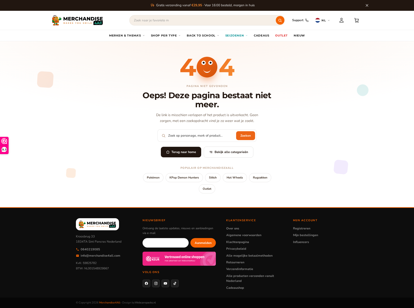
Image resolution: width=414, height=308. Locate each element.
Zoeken (245, 136)
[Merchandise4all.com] (78, 20)
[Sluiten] (367, 5)
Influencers (301, 242)
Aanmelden (203, 243)
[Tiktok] (175, 283)
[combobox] (207, 20)
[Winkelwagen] (356, 20)
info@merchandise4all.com (100, 255)
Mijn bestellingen (305, 235)
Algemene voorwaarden (243, 235)
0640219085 (90, 249)
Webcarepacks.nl (145, 303)
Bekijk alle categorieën (231, 152)
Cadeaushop (235, 288)
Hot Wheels (235, 177)
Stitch (213, 177)
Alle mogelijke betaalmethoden (249, 255)
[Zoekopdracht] (280, 20)
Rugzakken (260, 177)
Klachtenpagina (237, 242)
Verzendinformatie (239, 269)
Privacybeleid (236, 248)
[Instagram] (156, 283)
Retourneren (235, 262)
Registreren (301, 228)
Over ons (232, 228)
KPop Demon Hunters (184, 177)
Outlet (207, 189)
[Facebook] (146, 283)
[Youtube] (165, 283)
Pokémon (153, 177)
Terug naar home (183, 152)
